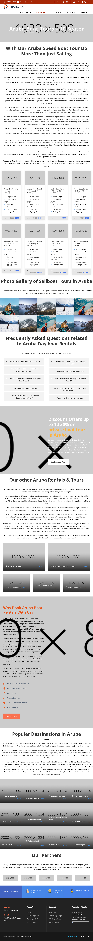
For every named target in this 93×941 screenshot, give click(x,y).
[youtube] (63, 2)
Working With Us (32, 919)
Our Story (30, 912)
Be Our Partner (32, 922)
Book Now (71, 12)
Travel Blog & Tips (33, 916)
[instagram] (67, 2)
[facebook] (54, 2)
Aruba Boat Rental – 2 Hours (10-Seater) (11, 191)
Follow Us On (73, 936)
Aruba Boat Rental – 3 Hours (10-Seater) (34, 191)
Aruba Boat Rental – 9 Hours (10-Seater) (81, 244)
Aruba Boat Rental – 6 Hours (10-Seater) (11, 244)
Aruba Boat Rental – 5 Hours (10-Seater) (81, 191)
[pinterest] (57, 2)
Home (21, 12)
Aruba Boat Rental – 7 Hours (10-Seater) (34, 244)
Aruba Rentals (56, 12)
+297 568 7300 (11, 2)
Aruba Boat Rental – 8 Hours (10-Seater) (58, 244)
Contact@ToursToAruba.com (30, 2)
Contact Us (84, 12)
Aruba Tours (41, 12)
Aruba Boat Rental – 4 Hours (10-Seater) (58, 191)
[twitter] (60, 2)
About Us (29, 12)
